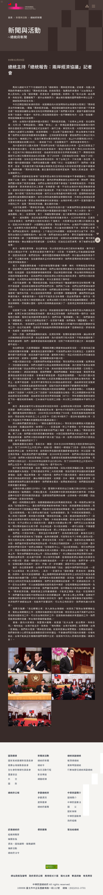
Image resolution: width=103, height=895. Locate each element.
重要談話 (12, 774)
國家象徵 (72, 811)
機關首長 (12, 839)
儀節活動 (12, 848)
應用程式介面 (51, 875)
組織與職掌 (13, 834)
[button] (97, 240)
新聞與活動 (21, 17)
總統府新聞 (43, 760)
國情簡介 (72, 797)
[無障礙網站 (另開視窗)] (51, 867)
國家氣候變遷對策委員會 (20, 760)
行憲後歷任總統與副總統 (80, 769)
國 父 (72, 806)
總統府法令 (13, 852)
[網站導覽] (87, 6)
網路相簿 (42, 779)
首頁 (10, 17)
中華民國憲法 (74, 802)
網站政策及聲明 (19, 875)
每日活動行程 (44, 769)
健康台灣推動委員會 (18, 765)
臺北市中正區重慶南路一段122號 (43, 888)
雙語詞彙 (76, 875)
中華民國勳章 (74, 816)
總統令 (41, 765)
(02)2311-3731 (77, 888)
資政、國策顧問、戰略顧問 (21, 843)
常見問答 (87, 875)
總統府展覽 (43, 806)
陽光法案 (65, 875)
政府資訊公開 (36, 875)
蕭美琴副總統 (74, 765)
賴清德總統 (73, 760)
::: (2, 1)
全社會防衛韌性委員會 (19, 769)
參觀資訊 (42, 797)
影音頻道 (42, 774)
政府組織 (72, 820)
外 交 (12, 779)
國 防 (12, 783)
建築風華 (42, 802)
